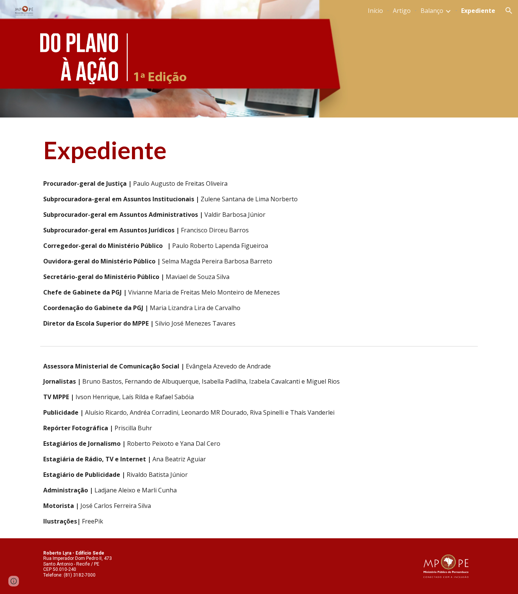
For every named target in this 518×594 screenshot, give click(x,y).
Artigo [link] (402, 10)
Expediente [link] (478, 10)
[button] (509, 11)
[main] (259, 150)
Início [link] (375, 10)
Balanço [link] (432, 10)
